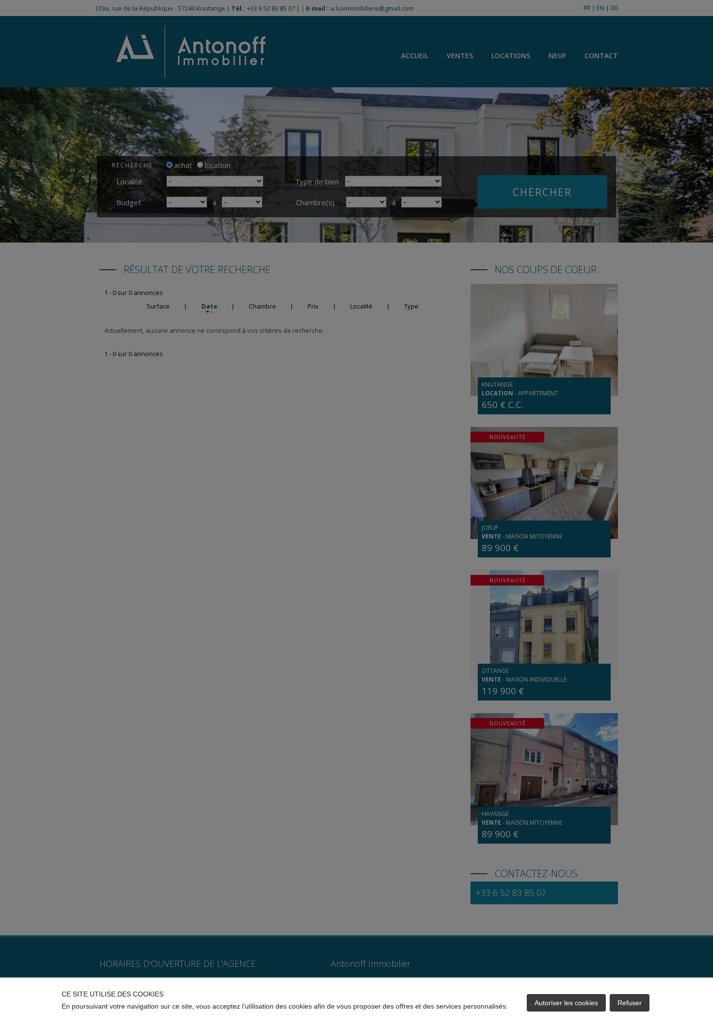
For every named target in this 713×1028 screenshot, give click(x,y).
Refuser (629, 1003)
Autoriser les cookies (566, 1003)
